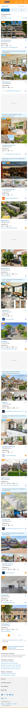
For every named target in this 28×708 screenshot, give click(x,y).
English (5, 698)
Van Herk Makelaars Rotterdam (8, 602)
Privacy (2, 703)
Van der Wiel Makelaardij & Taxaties (9, 228)
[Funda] (9, 2)
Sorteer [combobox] (25, 18)
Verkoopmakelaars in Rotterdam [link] (8, 675)
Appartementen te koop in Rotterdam (9, 663)
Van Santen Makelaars (6, 276)
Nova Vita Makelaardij (6, 631)
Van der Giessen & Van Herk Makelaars (10, 485)
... (16, 635)
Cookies (15, 703)
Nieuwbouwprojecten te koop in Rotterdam (11, 667)
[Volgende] (22, 635)
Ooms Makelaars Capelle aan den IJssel (14, 411)
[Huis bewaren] (25, 40)
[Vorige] (6, 635)
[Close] (7, 6)
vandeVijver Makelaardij (10, 455)
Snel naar (3, 679)
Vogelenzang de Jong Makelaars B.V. (9, 47)
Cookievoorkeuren (6, 705)
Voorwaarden (9, 703)
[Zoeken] (19, 6)
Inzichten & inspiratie (6, 682)
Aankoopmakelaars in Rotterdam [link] (8, 673)
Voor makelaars (4, 686)
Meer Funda (4, 690)
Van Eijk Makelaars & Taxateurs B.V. (13, 91)
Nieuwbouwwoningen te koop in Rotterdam (11, 665)
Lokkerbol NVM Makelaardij (11, 198)
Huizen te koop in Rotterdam (7, 661)
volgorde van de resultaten (17, 640)
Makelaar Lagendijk (9, 572)
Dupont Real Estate (9, 319)
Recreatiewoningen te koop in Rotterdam (10, 668)
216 (19, 635)
